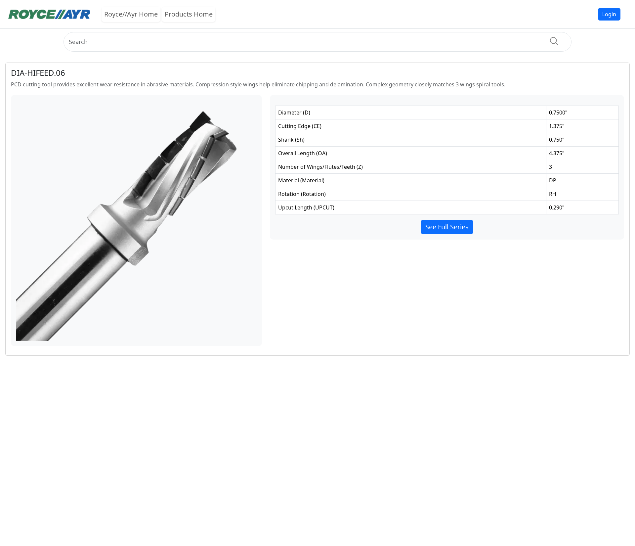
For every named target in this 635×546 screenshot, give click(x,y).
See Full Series (447, 226)
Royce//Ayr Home (131, 14)
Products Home (189, 14)
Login (609, 14)
